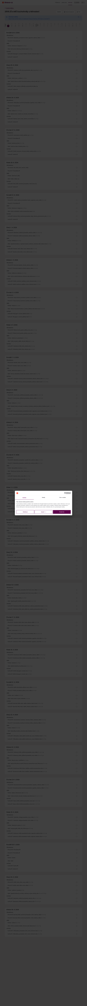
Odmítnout (25, 511)
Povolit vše (61, 511)
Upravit (42, 511)
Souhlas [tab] (24, 497)
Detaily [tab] (43, 497)
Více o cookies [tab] (62, 497)
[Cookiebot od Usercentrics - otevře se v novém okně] (65, 493)
